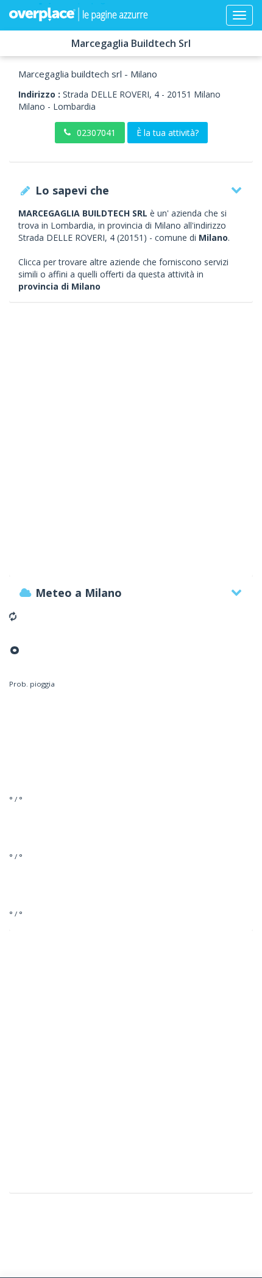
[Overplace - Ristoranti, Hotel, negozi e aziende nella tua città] (78, 15)
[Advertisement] (131, 445)
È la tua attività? (167, 132)
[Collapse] (239, 15)
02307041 (96, 132)
